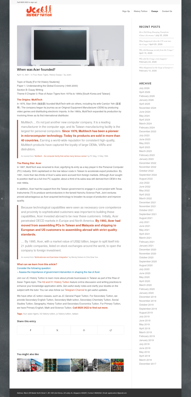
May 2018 (144, 352)
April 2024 (144, 119)
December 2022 (147, 163)
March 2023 (145, 151)
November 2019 (147, 300)
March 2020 (145, 285)
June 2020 (144, 273)
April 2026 (144, 92)
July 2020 (144, 269)
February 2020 (147, 289)
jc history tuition (63, 313)
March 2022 (145, 198)
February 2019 (147, 336)
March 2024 (145, 123)
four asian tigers (30, 313)
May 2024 (144, 115)
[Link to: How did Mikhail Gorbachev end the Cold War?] (36, 365)
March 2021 (145, 237)
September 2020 (148, 261)
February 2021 (147, 241)
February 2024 (147, 127)
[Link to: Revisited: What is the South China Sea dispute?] (63, 365)
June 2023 (144, 139)
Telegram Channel (74, 290)
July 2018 (144, 344)
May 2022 (144, 190)
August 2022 (146, 178)
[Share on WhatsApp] (84, 330)
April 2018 (144, 355)
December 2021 (147, 202)
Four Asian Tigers (40, 74)
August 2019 (146, 312)
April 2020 (144, 281)
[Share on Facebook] (30, 330)
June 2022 (144, 186)
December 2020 (147, 249)
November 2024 (147, 107)
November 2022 (147, 167)
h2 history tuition (47, 313)
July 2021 (144, 222)
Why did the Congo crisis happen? (153, 58)
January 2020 (146, 293)
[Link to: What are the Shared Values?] (50, 365)
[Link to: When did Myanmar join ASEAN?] (117, 365)
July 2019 (144, 316)
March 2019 (145, 332)
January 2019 (146, 340)
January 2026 (146, 100)
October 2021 (146, 210)
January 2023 (146, 159)
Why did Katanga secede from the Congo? (156, 49)
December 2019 (147, 296)
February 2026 (147, 96)
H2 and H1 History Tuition (55, 282)
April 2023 (144, 147)
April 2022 (144, 194)
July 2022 (144, 182)
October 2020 (146, 257)
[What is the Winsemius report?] (188, 198)
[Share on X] (57, 330)
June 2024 (144, 111)
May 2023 (144, 143)
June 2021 (144, 226)
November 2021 (147, 206)
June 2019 (144, 320)
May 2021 (144, 229)
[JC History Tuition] (39, 11)
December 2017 (147, 363)
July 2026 (144, 88)
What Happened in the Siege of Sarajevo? (156, 67)
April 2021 (144, 233)
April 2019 (144, 328)
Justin (68, 74)
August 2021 (146, 218)
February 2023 (147, 155)
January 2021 (146, 245)
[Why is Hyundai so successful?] (2, 198)
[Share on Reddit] (110, 330)
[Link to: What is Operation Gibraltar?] (103, 365)
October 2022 (146, 170)
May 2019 (144, 324)
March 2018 (145, 360)
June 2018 (144, 348)
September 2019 (148, 308)
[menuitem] (126, 11)
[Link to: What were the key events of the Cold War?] (90, 365)
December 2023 (147, 131)
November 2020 (147, 253)
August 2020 (146, 265)
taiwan (75, 313)
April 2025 (144, 103)
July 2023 (144, 135)
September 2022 (148, 174)
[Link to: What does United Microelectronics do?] (77, 365)
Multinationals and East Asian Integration (51, 257)
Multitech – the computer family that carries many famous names (61, 156)
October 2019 (146, 304)
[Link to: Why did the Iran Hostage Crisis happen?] (23, 365)
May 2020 (144, 277)
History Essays (55, 74)
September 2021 (148, 214)
